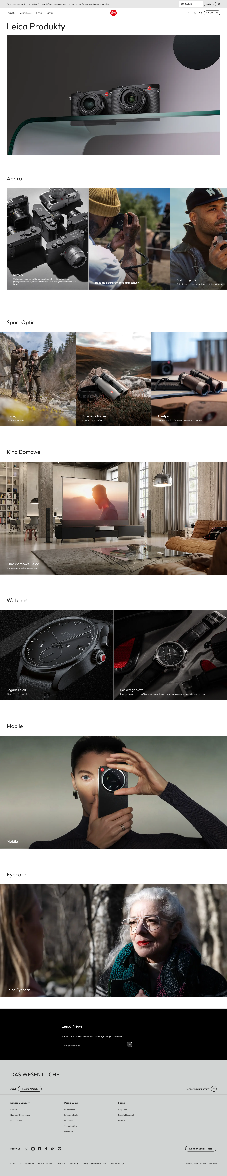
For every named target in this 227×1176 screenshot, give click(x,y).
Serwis (50, 12)
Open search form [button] (189, 13)
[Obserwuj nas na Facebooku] (39, 1148)
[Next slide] (212, 239)
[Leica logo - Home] (113, 13)
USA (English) (186, 4)
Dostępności (61, 1163)
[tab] (109, 295)
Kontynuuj (210, 4)
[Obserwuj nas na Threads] (52, 1148)
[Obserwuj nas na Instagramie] (26, 1148)
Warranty (74, 1163)
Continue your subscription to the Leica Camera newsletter (129, 1044)
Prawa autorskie (45, 1163)
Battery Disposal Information (94, 1163)
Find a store (200, 13)
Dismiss (219, 4)
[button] (214, 1089)
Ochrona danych (27, 1163)
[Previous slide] (15, 239)
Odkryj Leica (26, 12)
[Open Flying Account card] (195, 13)
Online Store (210, 13)
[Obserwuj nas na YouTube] (33, 1148)
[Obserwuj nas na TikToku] (46, 1148)
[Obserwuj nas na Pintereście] (59, 1148)
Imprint (13, 1163)
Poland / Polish (30, 1088)
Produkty (11, 12)
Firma (39, 12)
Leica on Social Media (200, 1148)
